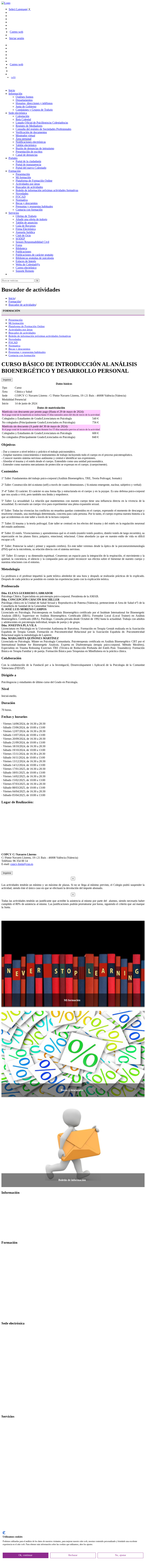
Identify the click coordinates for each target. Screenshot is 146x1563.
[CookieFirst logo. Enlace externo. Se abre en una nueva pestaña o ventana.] (4, 1532)
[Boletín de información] (73, 1185)
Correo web (16, 31)
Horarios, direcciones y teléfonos (34, 103)
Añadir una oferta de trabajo (31, 219)
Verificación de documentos (31, 132)
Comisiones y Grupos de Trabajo (34, 109)
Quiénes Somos (24, 96)
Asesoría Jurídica (25, 232)
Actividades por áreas (28, 183)
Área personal (23, 138)
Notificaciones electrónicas (31, 141)
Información (15, 93)
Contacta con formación (29, 209)
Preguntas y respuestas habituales (34, 206)
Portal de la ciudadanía (28, 161)
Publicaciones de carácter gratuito (34, 254)
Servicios (14, 212)
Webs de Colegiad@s (28, 264)
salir (13, 77)
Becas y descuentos (27, 203)
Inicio (12, 90)
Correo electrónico (26, 267)
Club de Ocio (23, 235)
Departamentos (24, 100)
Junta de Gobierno (26, 106)
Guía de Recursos (26, 225)
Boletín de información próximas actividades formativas (47, 190)
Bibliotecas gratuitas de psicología (35, 258)
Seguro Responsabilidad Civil (32, 241)
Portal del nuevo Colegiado (31, 167)
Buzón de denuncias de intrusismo (35, 148)
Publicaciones (23, 251)
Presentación (23, 174)
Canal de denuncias (27, 154)
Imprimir (7, 379)
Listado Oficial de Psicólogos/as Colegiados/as (42, 122)
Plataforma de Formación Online (34, 180)
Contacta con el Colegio (14, 1409)
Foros (19, 245)
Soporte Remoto (25, 270)
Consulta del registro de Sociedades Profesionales (43, 129)
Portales (13, 158)
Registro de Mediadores (29, 125)
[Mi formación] (73, 1005)
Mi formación (23, 177)
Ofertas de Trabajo (26, 216)
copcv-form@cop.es (21, 864)
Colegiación (22, 116)
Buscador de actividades (29, 187)
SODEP (20, 238)
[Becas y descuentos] (73, 1095)
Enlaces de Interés (26, 261)
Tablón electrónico (26, 145)
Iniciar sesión (16, 38)
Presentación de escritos (29, 151)
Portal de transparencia (28, 164)
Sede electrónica (18, 112)
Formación (15, 170)
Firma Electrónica (26, 229)
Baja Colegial (23, 119)
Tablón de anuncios (27, 222)
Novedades (22, 193)
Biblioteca (21, 248)
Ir (37, 280)
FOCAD (21, 196)
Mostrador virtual (25, 135)
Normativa (22, 199)
